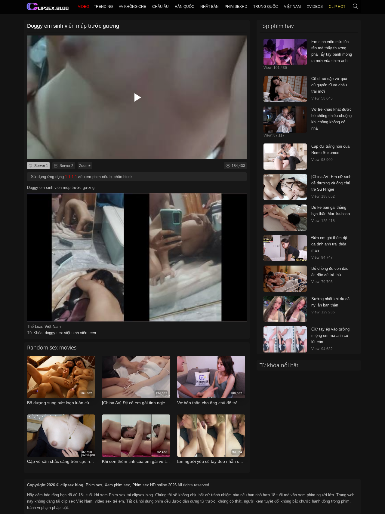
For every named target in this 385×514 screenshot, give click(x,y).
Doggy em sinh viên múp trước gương (73, 26)
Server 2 (66, 166)
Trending (103, 7)
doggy (51, 333)
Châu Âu (160, 7)
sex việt (64, 333)
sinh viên (80, 333)
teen (92, 333)
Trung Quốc (265, 7)
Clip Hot (337, 7)
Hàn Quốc (184, 7)
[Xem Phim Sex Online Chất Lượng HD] (48, 8)
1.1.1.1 (71, 176)
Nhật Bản (209, 7)
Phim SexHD (236, 7)
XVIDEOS (315, 7)
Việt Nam (292, 7)
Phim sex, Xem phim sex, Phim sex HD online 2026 (131, 485)
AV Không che (132, 7)
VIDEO (83, 7)
